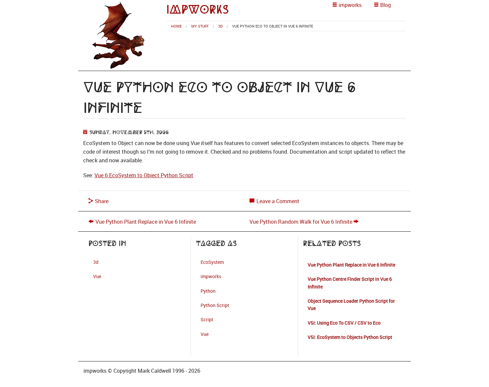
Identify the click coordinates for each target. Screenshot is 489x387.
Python (208, 291)
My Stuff (200, 26)
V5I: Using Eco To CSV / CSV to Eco (344, 323)
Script (207, 319)
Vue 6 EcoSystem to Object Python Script (143, 175)
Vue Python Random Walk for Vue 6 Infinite (300, 221)
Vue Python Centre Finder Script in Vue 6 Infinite (350, 282)
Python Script (215, 305)
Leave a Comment (277, 201)
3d (220, 26)
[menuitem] (176, 26)
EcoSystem (212, 262)
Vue (97, 276)
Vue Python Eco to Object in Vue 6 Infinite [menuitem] (272, 26)
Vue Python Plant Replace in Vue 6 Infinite (145, 221)
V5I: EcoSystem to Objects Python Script (350, 337)
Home (176, 26)
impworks (197, 9)
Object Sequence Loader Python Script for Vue (351, 304)
